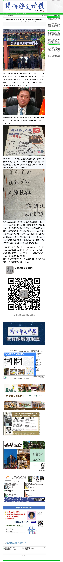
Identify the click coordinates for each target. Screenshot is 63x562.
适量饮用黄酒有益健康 (7, 548)
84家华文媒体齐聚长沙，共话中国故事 (53, 42)
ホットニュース (5, 13)
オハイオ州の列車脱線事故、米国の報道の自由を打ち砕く (14, 543)
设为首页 (59, 0)
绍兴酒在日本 (27, 549)
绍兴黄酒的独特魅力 (28, 547)
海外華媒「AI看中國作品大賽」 (52, 40)
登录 (3, 0)
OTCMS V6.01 (33, 561)
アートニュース (12, 13)
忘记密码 (8, 0)
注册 (5, 0)
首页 (6, 15)
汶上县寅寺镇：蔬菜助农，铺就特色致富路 (10, 549)
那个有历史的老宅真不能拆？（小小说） (9, 547)
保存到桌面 (53, 0)
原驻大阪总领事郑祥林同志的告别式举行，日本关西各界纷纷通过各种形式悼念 (17, 542)
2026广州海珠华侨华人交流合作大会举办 (53, 32)
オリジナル (25, 13)
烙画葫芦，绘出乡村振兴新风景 (29, 548)
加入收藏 (57, 0)
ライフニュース (18, 13)
